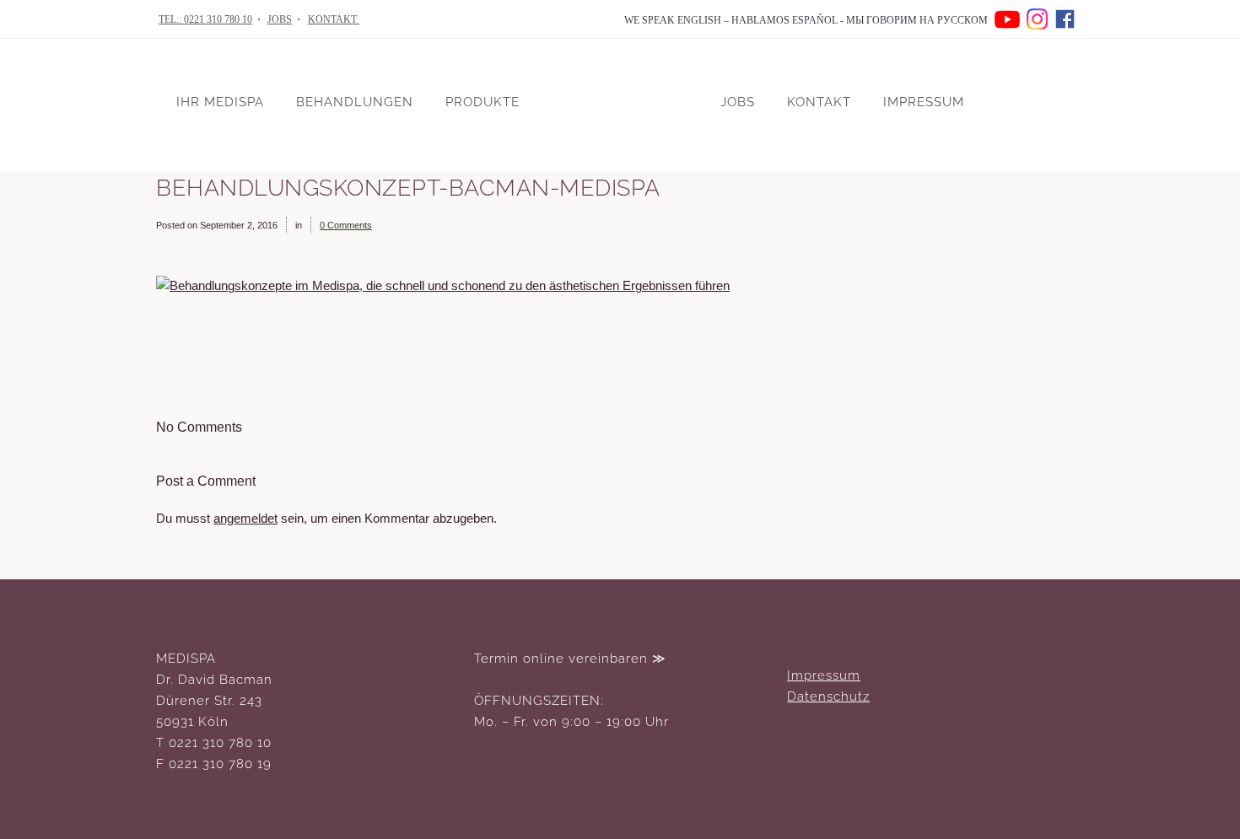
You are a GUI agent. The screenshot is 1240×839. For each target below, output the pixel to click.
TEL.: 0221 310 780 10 (205, 19)
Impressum (823, 675)
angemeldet (245, 518)
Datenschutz (828, 696)
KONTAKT (333, 19)
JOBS (279, 19)
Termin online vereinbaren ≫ (570, 658)
